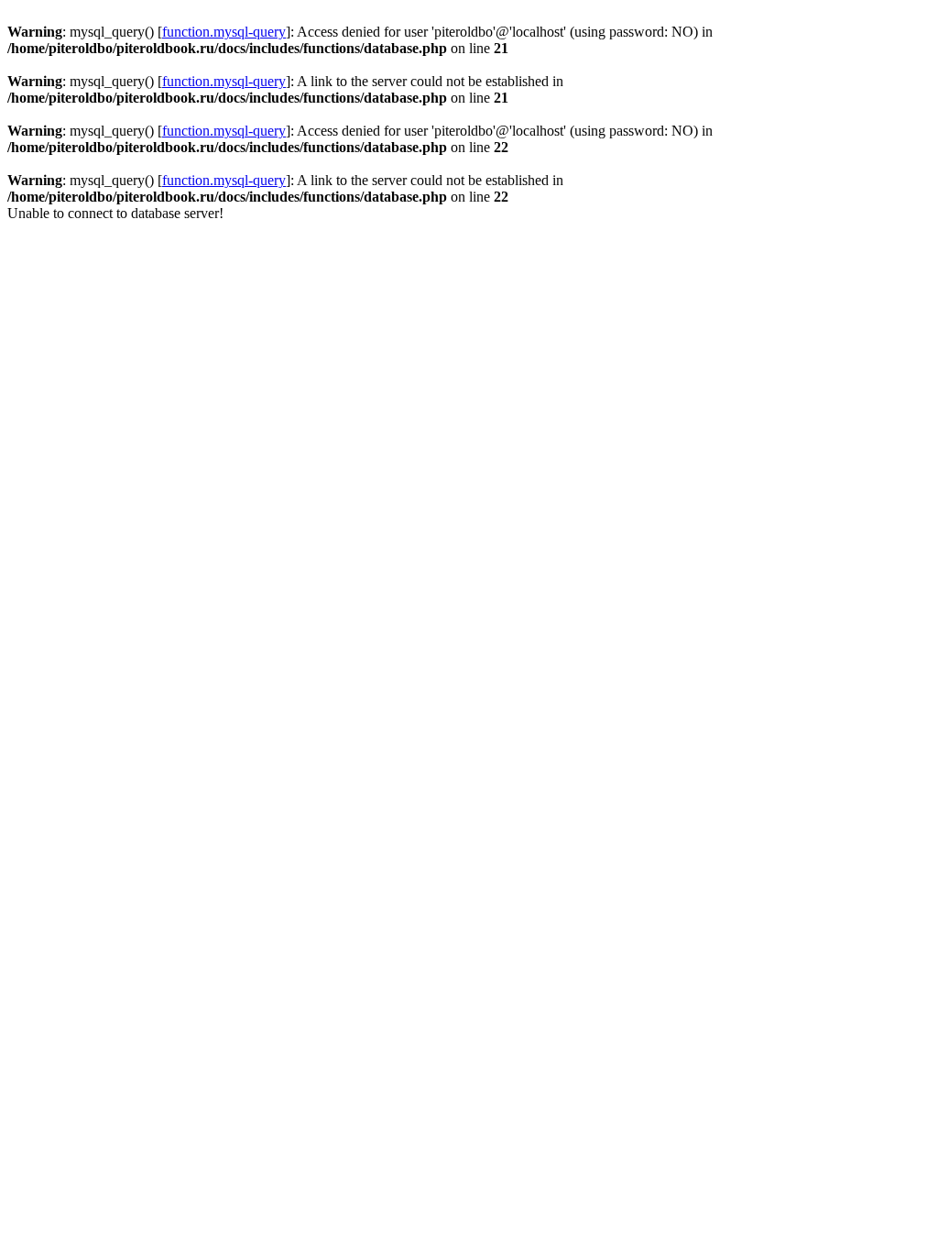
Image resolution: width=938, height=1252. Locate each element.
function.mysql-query (224, 31)
